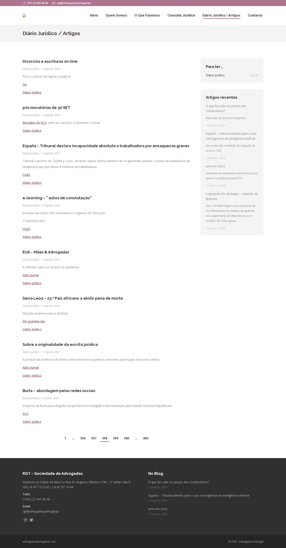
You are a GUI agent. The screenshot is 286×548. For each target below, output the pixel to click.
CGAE (26, 175)
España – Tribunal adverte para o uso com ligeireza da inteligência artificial (231, 136)
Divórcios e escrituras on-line (50, 61)
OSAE (26, 229)
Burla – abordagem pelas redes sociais (59, 390)
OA (25, 84)
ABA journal (31, 275)
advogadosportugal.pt (36, 541)
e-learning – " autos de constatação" (57, 198)
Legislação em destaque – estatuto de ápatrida (232, 196)
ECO (25, 414)
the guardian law (34, 321)
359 (115, 438)
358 (104, 438)
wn (54, 541)
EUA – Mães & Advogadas (46, 252)
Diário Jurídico (31, 69)
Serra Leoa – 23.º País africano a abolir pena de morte (73, 298)
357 (93, 438)
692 (145, 438)
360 (126, 438)
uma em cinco (215, 166)
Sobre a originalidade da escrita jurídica (60, 344)
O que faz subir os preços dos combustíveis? (226, 108)
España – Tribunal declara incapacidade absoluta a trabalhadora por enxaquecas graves (106, 146)
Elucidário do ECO (35, 123)
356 (82, 438)
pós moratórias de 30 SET (46, 107)
